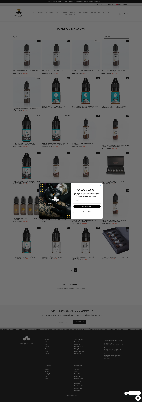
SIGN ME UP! (87, 206)
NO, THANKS (87, 211)
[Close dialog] (101, 185)
